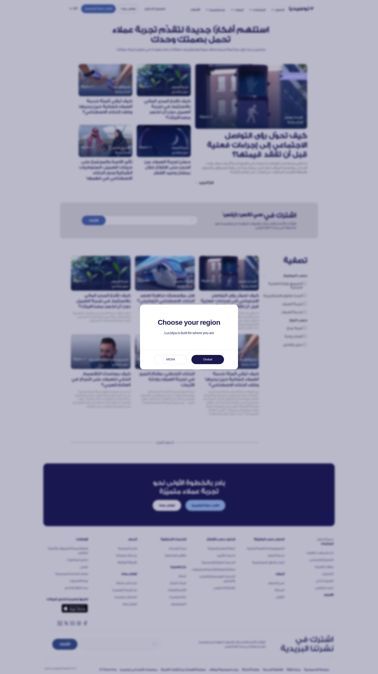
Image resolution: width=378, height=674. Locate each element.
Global (207, 359)
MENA (170, 359)
